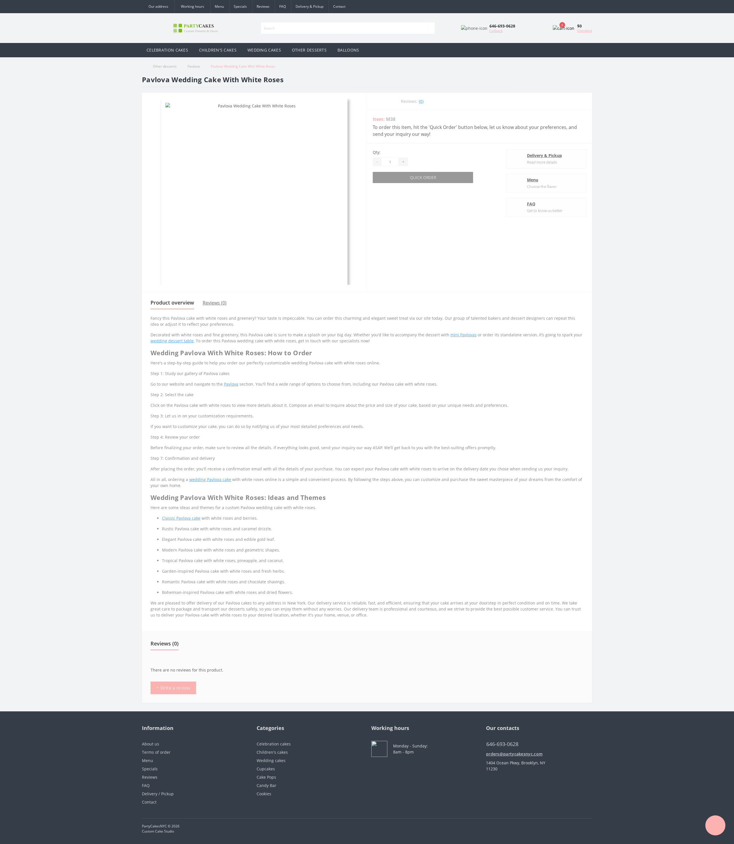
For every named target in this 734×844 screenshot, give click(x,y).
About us (150, 744)
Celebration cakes (274, 744)
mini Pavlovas (463, 334)
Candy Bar (266, 785)
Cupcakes (266, 769)
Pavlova (194, 66)
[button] (192, 6)
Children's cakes (272, 752)
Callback (496, 30)
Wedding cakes (271, 760)
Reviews (263, 6)
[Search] (431, 28)
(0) (421, 101)
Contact (339, 6)
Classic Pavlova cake (181, 518)
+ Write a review (173, 688)
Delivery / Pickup (158, 793)
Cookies (264, 793)
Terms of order (156, 752)
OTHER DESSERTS (309, 50)
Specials (240, 6)
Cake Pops (266, 777)
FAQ (282, 6)
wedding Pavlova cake (210, 479)
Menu (219, 6)
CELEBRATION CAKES (167, 50)
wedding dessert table (172, 341)
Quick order (423, 177)
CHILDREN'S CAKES (218, 50)
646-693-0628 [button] (502, 744)
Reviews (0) (215, 303)
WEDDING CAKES (264, 50)
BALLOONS (348, 50)
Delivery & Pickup (309, 6)
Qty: (376, 152)
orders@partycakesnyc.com (514, 754)
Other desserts (165, 66)
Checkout (584, 30)
